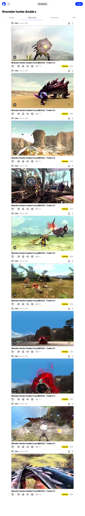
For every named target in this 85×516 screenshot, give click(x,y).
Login (79, 4)
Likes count (32, 17)
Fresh (74, 17)
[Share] (69, 23)
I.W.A (16, 23)
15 (71, 66)
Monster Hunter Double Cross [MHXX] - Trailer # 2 (33, 63)
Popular (11, 17)
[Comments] (23, 66)
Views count (54, 17)
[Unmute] (14, 57)
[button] (12, 66)
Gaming (64, 66)
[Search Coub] (9, 4)
